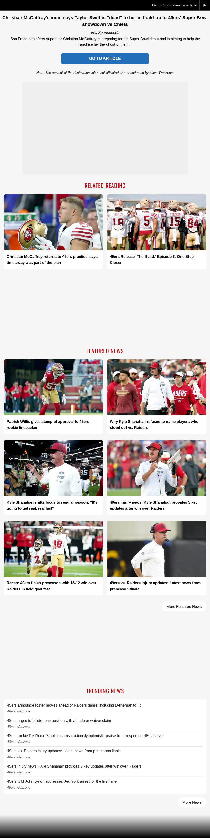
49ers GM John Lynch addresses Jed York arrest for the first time (62, 781)
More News (192, 802)
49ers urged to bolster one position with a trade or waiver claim (59, 720)
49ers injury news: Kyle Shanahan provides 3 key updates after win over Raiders (74, 766)
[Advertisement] (105, 309)
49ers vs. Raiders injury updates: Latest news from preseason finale (64, 751)
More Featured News (184, 606)
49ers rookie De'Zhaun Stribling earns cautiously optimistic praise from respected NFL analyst (85, 735)
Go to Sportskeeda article (174, 5)
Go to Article (105, 58)
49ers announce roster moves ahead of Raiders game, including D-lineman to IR (74, 705)
